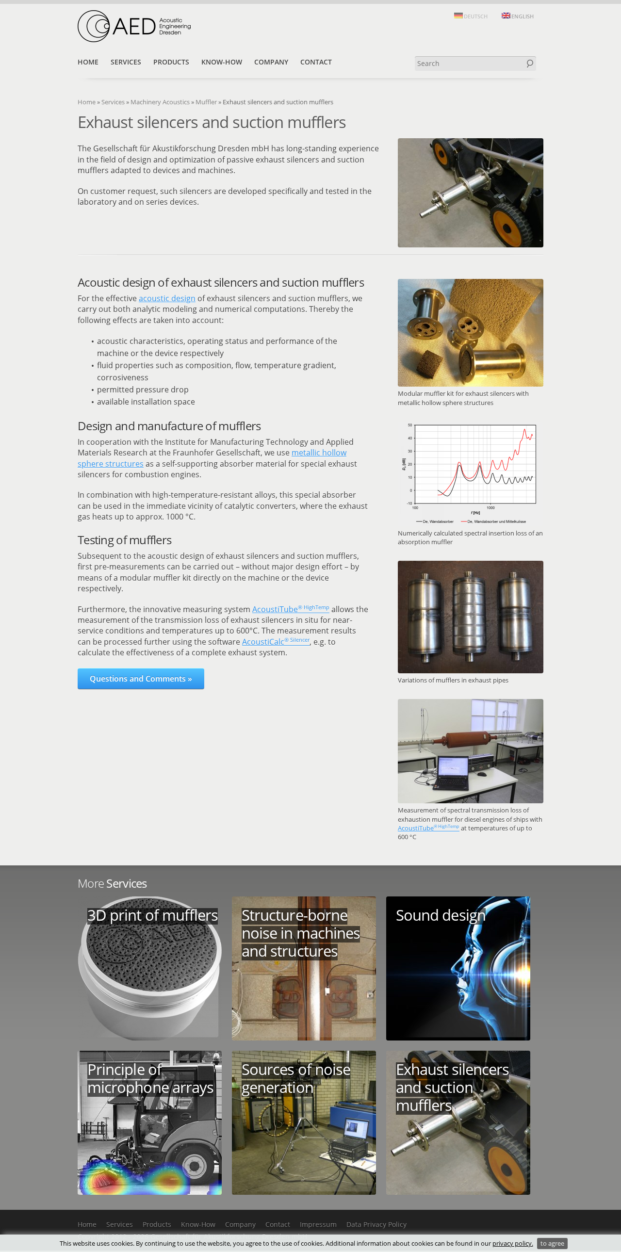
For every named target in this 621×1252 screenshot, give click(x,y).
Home (88, 61)
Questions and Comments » (141, 678)
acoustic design (167, 298)
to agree (552, 1243)
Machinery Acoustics (160, 102)
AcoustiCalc (276, 641)
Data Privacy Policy (376, 1224)
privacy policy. (512, 1243)
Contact (316, 61)
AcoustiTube (428, 828)
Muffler (206, 102)
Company (271, 61)
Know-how (221, 61)
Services (126, 61)
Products (171, 61)
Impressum (318, 1224)
